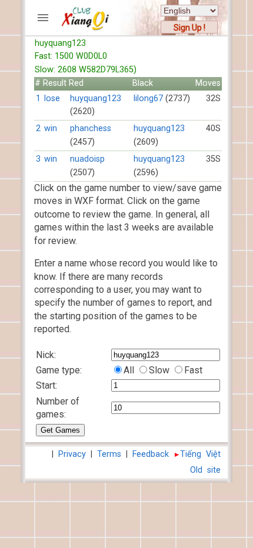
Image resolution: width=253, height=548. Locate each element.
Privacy (72, 454)
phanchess (90, 128)
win (50, 128)
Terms (109, 454)
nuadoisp (87, 159)
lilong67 (148, 98)
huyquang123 (95, 98)
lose (52, 98)
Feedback (150, 454)
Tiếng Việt (200, 454)
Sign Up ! (189, 27)
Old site (205, 470)
